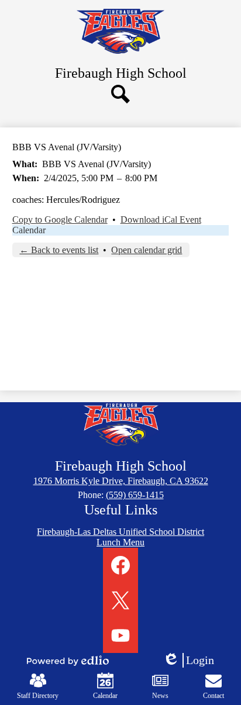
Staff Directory (37, 696)
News (160, 696)
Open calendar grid (146, 250)
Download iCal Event (160, 219)
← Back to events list (58, 250)
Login (192, 661)
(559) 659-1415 (135, 495)
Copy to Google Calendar (60, 219)
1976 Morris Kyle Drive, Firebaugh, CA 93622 (120, 481)
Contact (213, 696)
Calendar (29, 230)
